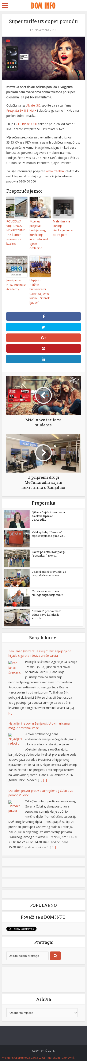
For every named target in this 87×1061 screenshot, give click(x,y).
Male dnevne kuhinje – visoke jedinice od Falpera (63, 228)
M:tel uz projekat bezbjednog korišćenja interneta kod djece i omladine (39, 234)
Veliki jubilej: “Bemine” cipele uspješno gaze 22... (48, 534)
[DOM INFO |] (43, 5)
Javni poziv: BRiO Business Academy (16, 284)
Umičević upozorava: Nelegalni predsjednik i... (48, 593)
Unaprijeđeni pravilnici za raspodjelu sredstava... (49, 573)
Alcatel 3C (33, 105)
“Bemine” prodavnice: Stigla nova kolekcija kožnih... (46, 614)
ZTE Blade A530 (27, 124)
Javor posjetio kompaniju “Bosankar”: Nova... (48, 553)
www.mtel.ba (55, 171)
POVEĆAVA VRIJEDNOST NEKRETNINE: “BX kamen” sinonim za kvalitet (16, 232)
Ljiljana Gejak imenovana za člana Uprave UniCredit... (48, 515)
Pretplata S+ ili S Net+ (21, 110)
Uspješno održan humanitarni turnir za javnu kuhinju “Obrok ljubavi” (40, 291)
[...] (10, 713)
